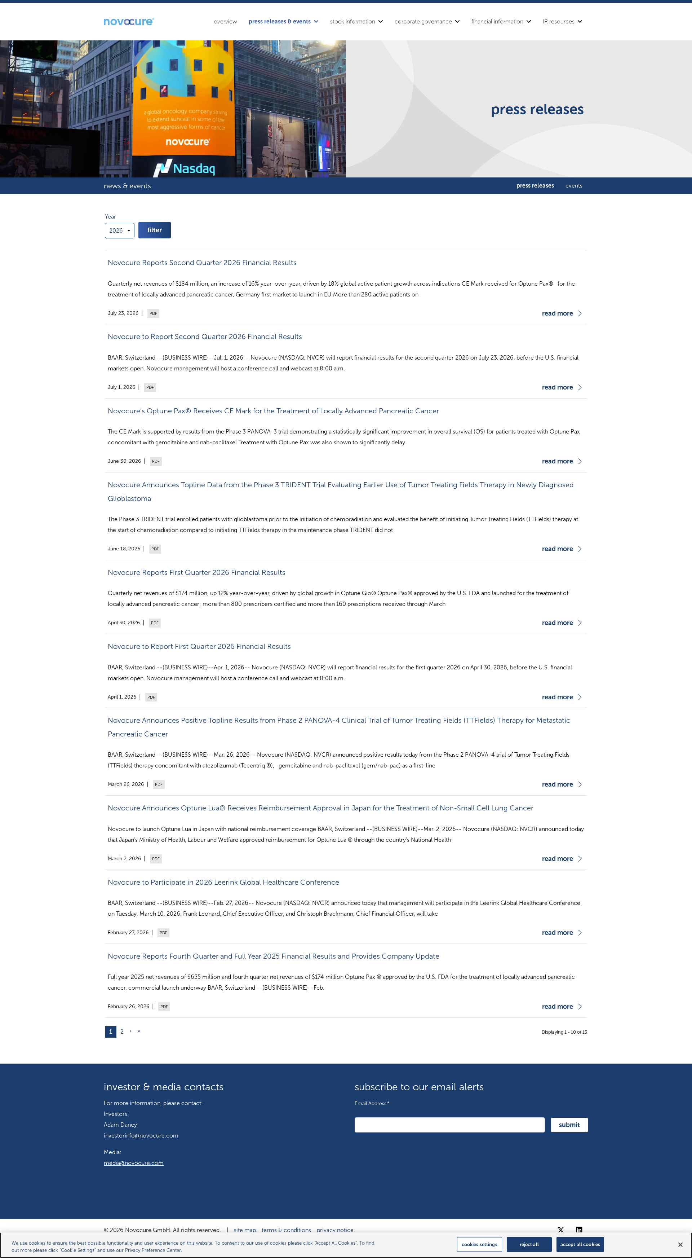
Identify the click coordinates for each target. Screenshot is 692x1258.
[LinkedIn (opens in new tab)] (579, 1230)
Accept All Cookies (580, 1244)
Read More (557, 313)
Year (110, 216)
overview (225, 21)
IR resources (559, 21)
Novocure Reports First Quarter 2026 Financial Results (196, 572)
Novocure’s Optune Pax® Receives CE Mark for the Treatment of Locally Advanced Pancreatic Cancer (273, 410)
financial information (497, 21)
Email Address (372, 1103)
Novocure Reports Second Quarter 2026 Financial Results (202, 262)
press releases (535, 185)
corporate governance (423, 21)
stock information (352, 21)
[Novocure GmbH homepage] (129, 21)
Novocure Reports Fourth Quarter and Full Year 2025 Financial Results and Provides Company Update (273, 956)
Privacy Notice (335, 1230)
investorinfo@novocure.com (141, 1135)
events (573, 185)
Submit (569, 1125)
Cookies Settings (479, 1244)
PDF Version (152, 313)
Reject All (529, 1244)
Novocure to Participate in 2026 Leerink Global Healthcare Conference (223, 882)
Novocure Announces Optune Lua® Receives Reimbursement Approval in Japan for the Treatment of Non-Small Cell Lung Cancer (320, 808)
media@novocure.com (134, 1163)
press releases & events (280, 21)
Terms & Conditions (286, 1230)
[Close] (680, 1245)
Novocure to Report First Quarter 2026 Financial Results (199, 646)
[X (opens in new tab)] (560, 1230)
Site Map (245, 1230)
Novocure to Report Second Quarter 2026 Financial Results (205, 336)
